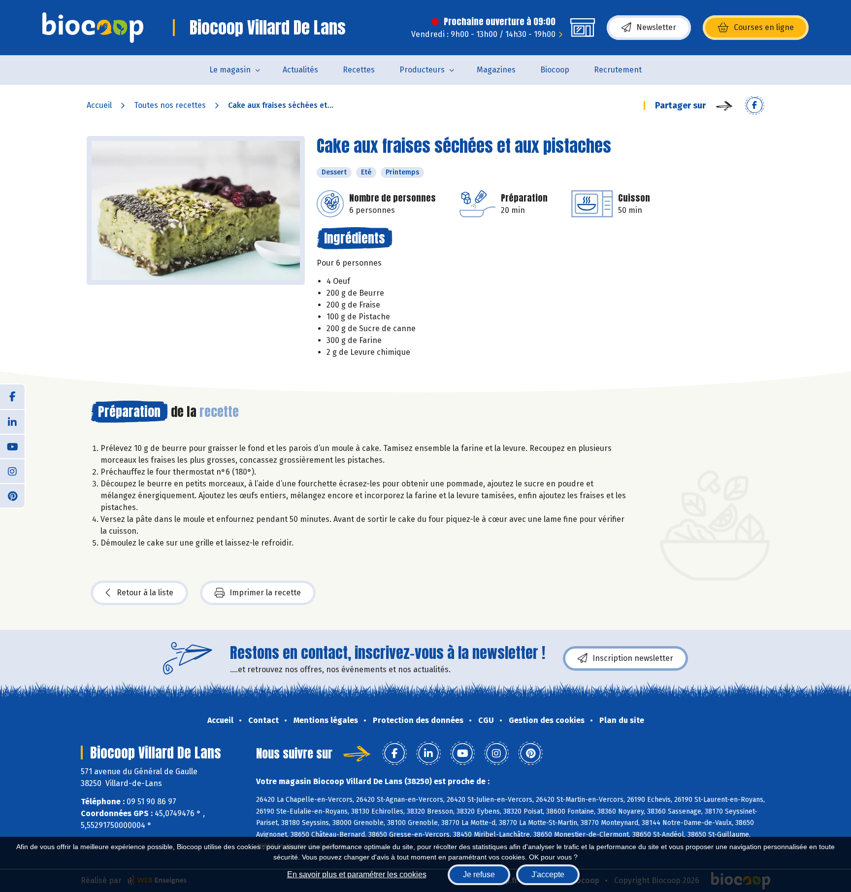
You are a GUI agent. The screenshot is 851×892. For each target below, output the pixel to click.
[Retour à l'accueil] (92, 27)
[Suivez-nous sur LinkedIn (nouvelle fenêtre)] (12, 421)
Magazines (496, 69)
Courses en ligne (764, 27)
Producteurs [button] (422, 69)
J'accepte (547, 874)
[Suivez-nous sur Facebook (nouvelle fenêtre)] (12, 396)
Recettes (359, 69)
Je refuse (479, 874)
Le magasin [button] (230, 69)
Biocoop (554, 69)
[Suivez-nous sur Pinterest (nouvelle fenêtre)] (12, 495)
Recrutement (618, 69)
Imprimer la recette (265, 592)
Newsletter (656, 27)
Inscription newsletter (632, 658)
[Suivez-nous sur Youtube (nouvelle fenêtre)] (12, 446)
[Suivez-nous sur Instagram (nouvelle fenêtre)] (12, 470)
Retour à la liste (145, 592)
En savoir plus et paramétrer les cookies (356, 874)
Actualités (300, 69)
